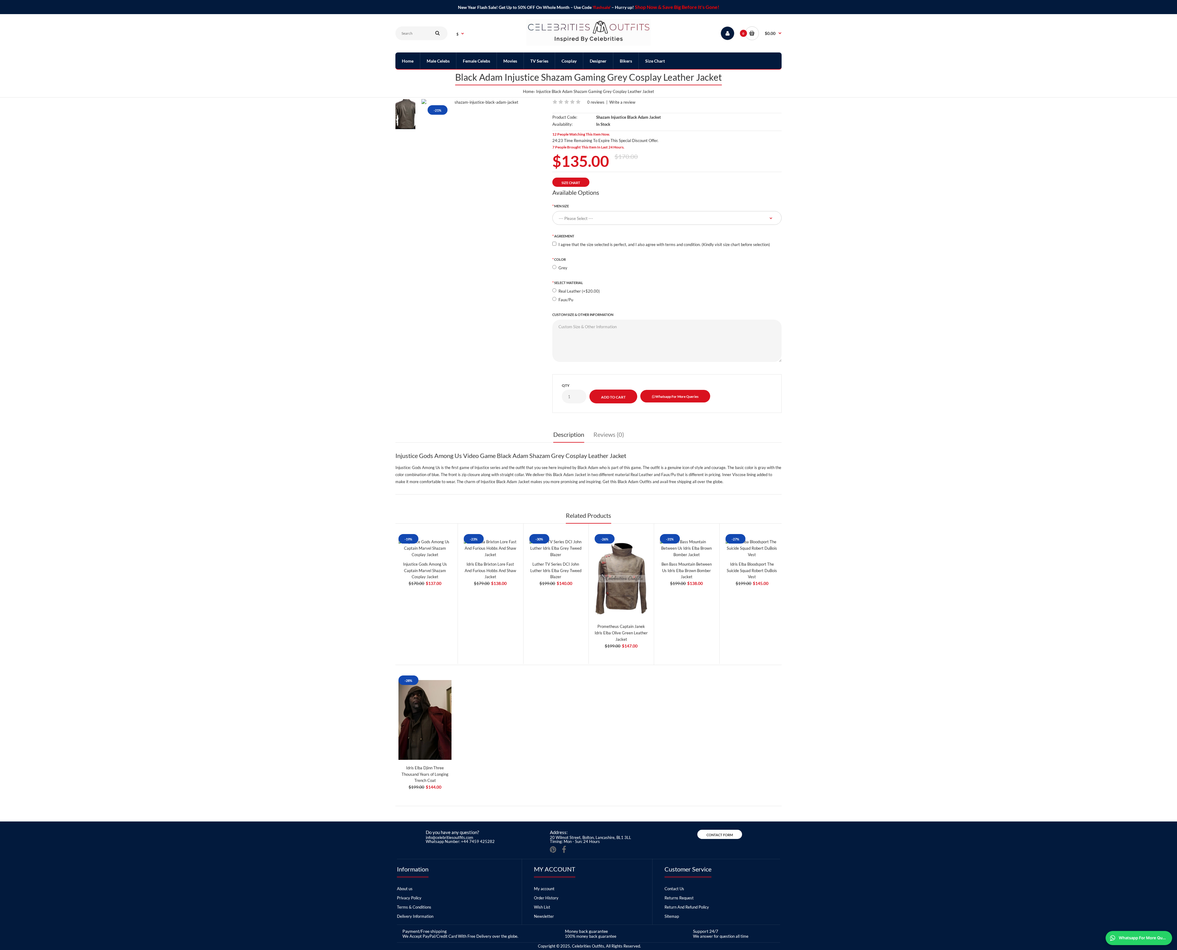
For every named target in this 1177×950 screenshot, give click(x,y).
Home (528, 91)
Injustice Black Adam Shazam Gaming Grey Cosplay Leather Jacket (595, 91)
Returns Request (679, 897)
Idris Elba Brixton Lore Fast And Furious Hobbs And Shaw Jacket (490, 570)
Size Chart (571, 183)
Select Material (568, 283)
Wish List (542, 907)
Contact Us (674, 888)
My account (544, 888)
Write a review (622, 102)
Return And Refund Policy (687, 907)
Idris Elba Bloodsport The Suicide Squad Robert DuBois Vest (752, 570)
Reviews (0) (608, 434)
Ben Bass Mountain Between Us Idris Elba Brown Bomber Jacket (686, 570)
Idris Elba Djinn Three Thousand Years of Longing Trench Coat (425, 774)
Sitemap (672, 916)
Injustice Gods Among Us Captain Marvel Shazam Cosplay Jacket (425, 570)
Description (568, 434)
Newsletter (544, 916)
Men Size (561, 206)
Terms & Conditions (414, 907)
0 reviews (595, 102)
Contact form (720, 835)
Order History (546, 897)
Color (560, 259)
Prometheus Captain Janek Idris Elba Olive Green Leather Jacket (621, 633)
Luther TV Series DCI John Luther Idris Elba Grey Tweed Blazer (555, 570)
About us (405, 888)
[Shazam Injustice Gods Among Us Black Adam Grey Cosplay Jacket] (483, 102)
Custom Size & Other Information (582, 315)
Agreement (564, 236)
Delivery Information (415, 916)
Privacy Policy (409, 897)
